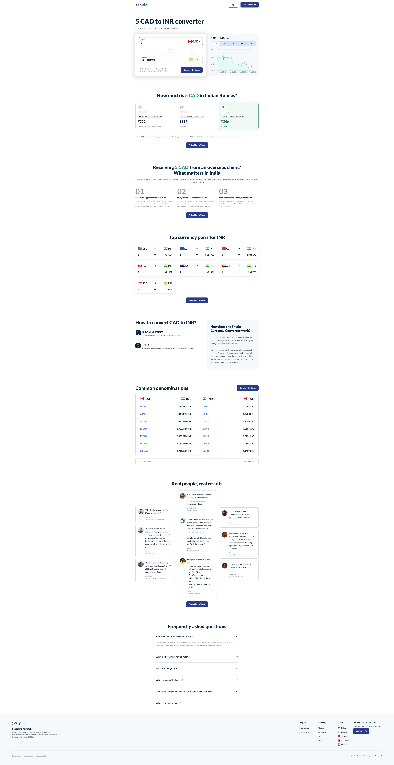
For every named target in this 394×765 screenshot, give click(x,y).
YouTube (344, 736)
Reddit (343, 744)
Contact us (322, 732)
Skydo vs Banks (304, 732)
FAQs (320, 740)
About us (321, 728)
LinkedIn (344, 728)
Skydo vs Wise (304, 728)
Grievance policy (41, 756)
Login (233, 4)
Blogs (320, 736)
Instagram (344, 732)
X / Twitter (345, 740)
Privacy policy (16, 756)
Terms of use (28, 756)
